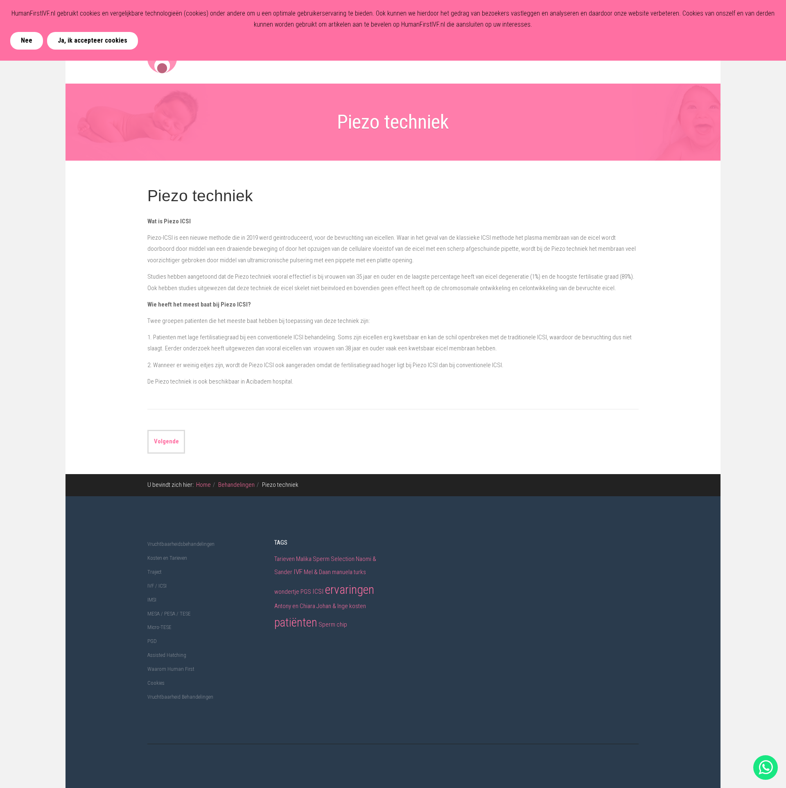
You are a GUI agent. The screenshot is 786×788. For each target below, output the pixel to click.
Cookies (156, 683)
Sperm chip (332, 624)
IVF (298, 572)
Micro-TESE (159, 627)
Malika (304, 559)
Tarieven (284, 559)
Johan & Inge (332, 606)
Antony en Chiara (294, 606)
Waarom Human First (170, 669)
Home (203, 484)
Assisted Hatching (166, 655)
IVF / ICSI (157, 586)
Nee (26, 40)
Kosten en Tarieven (167, 558)
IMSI (151, 600)
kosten (357, 606)
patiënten (295, 622)
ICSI (318, 591)
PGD (152, 641)
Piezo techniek (200, 195)
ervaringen (349, 589)
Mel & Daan (317, 572)
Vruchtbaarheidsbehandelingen (181, 544)
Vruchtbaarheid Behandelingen (180, 697)
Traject (154, 572)
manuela (342, 572)
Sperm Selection (334, 559)
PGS (305, 591)
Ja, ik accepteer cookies (92, 40)
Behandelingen (236, 484)
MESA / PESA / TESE (169, 614)
